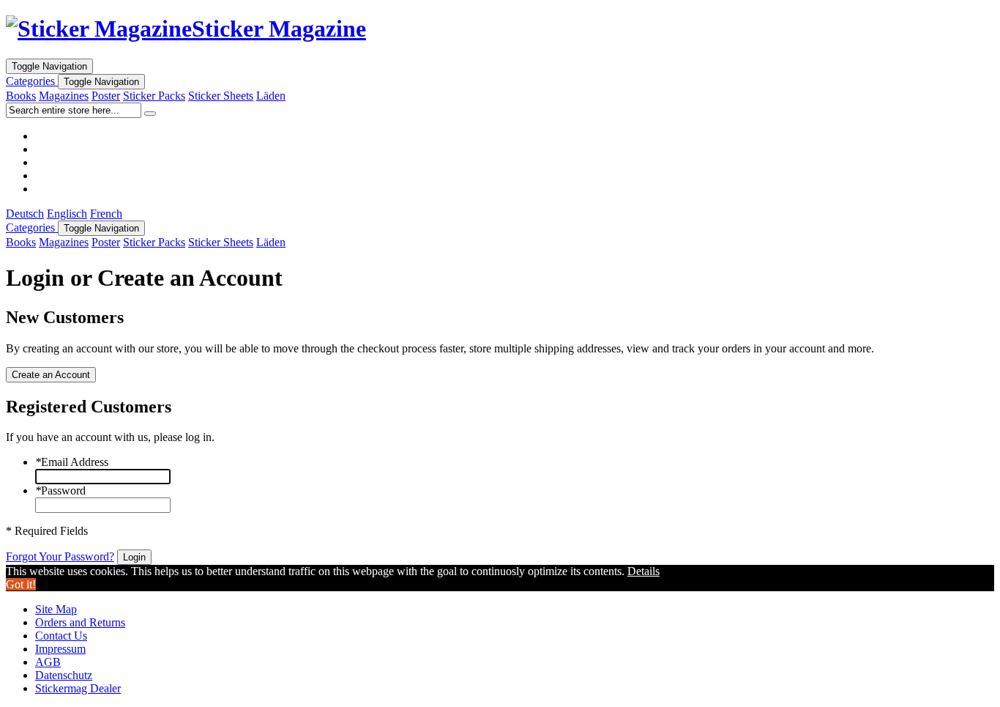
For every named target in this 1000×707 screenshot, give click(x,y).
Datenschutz (63, 675)
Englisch (67, 213)
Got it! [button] (21, 584)
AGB (48, 662)
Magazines (64, 95)
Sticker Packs (154, 95)
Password (60, 490)
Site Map (56, 609)
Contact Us (61, 635)
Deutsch (25, 213)
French (106, 213)
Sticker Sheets (220, 95)
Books (21, 95)
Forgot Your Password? (60, 556)
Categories (32, 81)
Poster (106, 95)
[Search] (150, 113)
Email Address (71, 462)
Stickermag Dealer (78, 688)
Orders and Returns (80, 622)
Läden (271, 95)
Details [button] (643, 571)
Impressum (60, 649)
